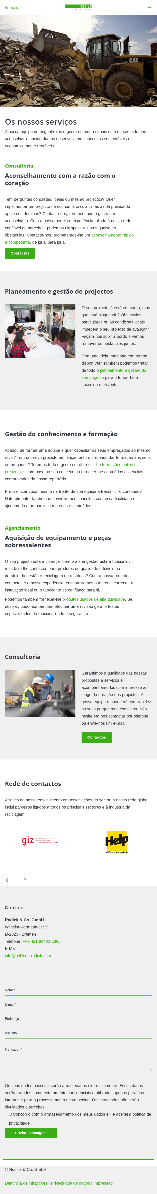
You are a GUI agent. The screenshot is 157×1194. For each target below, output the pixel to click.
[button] (13, 7)
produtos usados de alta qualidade (94, 599)
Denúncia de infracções (26, 1183)
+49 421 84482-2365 (42, 941)
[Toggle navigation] (127, 7)
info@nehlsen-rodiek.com (28, 955)
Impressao (103, 1183)
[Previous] (9, 880)
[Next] (23, 880)
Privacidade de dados (70, 1183)
